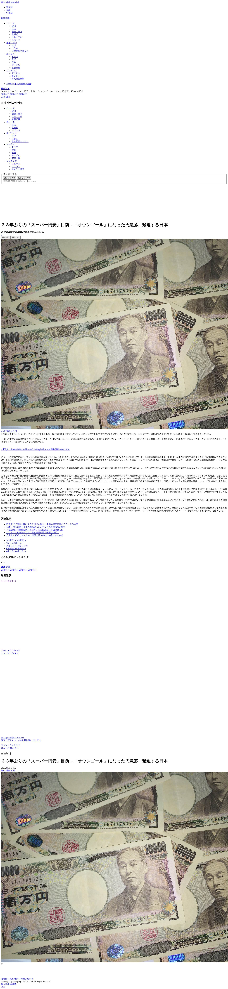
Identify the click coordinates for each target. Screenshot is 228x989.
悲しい (11, 740)
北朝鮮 (15, 34)
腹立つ (4, 740)
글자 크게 (16, 237)
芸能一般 (16, 68)
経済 (14, 29)
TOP (3, 987)
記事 (5, 567)
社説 (14, 45)
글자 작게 (6, 237)
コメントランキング (10, 745)
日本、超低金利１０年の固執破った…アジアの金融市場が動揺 (35, 527)
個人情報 (5, 984)
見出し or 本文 (9, 178)
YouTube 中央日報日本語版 (18, 84)
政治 (14, 26)
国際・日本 (17, 31)
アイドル (16, 65)
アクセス (16, 73)
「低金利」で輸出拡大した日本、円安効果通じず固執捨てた (34, 530)
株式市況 (5, 88)
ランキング (11, 70)
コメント (16, 76)
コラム (15, 48)
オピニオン (11, 43)
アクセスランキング (10, 650)
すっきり (19, 740)
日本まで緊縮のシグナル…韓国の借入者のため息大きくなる (34, 535)
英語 (8, 10)
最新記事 (5, 18)
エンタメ (10, 54)
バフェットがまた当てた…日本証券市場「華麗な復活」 (32, 532)
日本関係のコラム (20, 51)
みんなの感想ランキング (12, 737)
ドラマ (15, 56)
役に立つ (37, 740)
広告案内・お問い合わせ (21, 979)
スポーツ (16, 40)
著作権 (13, 984)
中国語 (9, 13)
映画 (14, 62)
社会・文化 (17, 37)
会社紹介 (5, 979)
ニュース (10, 23)
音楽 (14, 59)
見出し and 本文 (24, 178)
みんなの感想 (18, 79)
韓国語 (9, 7)
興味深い (28, 740)
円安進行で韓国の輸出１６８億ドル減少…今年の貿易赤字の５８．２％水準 (42, 524)
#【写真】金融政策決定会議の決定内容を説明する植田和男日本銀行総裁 (35, 449)
